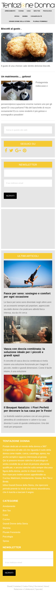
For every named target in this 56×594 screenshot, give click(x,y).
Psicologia (8, 536)
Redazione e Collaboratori (24, 589)
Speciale (38, 589)
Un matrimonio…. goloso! (16, 76)
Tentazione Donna (28, 5)
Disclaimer (38, 586)
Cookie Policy (27, 586)
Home (46, 586)
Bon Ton (7, 510)
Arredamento (9, 506)
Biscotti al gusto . (11, 28)
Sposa (6, 541)
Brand (9, 586)
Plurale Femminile (11, 532)
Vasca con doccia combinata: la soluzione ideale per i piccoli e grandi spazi (24, 352)
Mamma (6, 528)
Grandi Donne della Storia (15, 523)
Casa (5, 515)
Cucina (6, 519)
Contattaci (17, 586)
